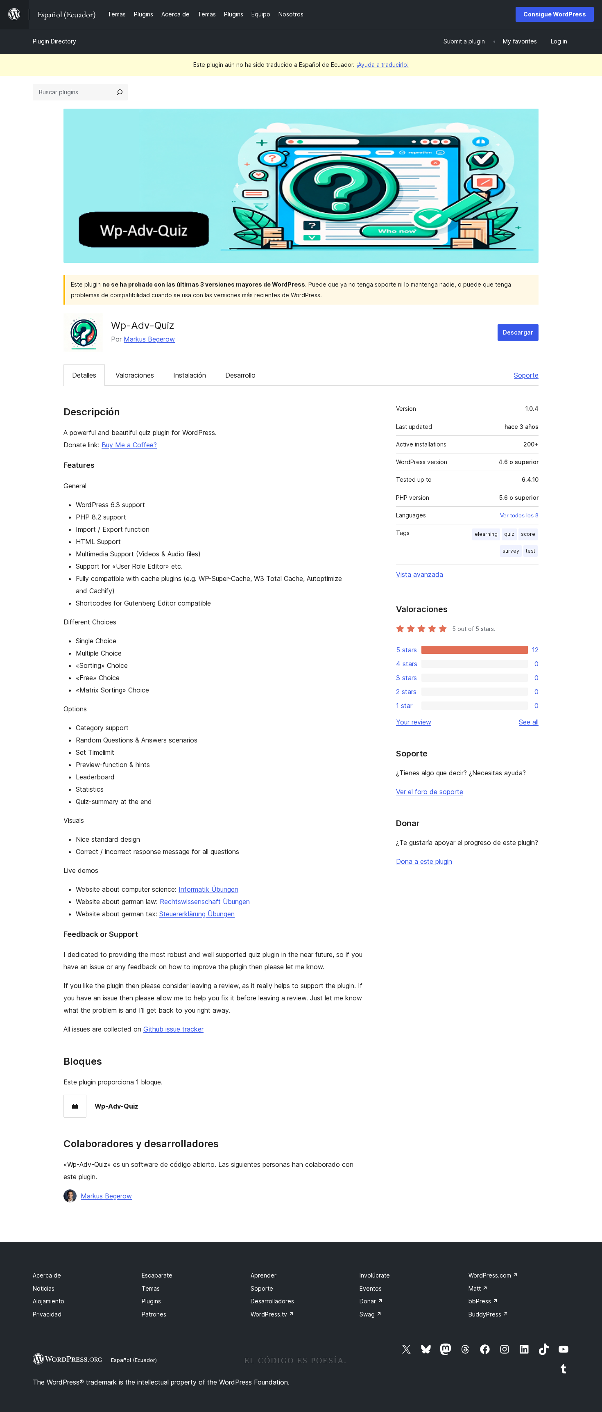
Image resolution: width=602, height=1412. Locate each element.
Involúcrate (375, 1275)
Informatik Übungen (208, 889)
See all (529, 722)
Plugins (151, 1301)
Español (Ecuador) (134, 1360)
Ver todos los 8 (519, 515)
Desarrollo (240, 375)
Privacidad (47, 1314)
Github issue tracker (173, 1029)
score (528, 534)
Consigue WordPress (554, 14)
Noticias (43, 1288)
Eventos (371, 1288)
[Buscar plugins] (119, 92)
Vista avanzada (419, 574)
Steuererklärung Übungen (197, 914)
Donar (371, 1301)
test (530, 551)
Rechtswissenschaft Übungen (205, 901)
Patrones (154, 1314)
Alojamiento (48, 1301)
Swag (371, 1314)
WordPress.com (493, 1275)
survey (510, 551)
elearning (486, 534)
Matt (478, 1288)
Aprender (263, 1275)
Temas (151, 1288)
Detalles (84, 375)
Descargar (518, 332)
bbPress (483, 1301)
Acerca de (47, 1275)
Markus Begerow (149, 339)
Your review (413, 722)
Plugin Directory (54, 41)
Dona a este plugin (424, 861)
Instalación (189, 375)
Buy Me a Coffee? (129, 445)
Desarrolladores (272, 1301)
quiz (509, 534)
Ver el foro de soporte (429, 792)
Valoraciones (134, 375)
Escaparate (157, 1275)
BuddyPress (488, 1314)
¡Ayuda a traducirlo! (382, 64)
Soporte (526, 375)
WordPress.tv (272, 1314)
